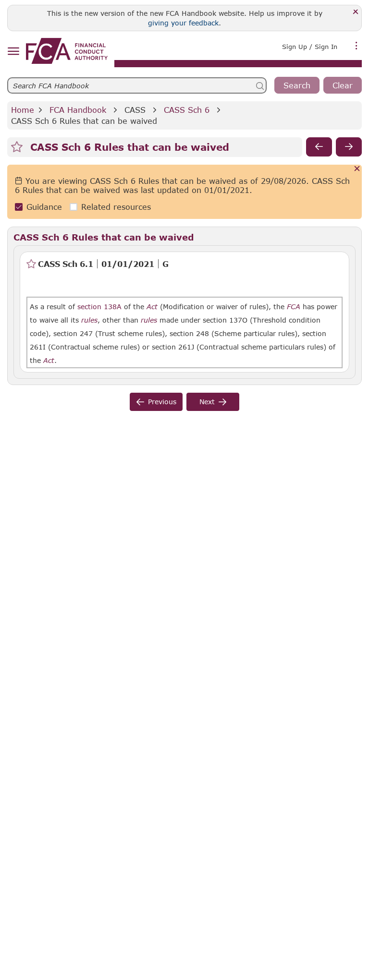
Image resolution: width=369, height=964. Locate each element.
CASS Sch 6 (186, 109)
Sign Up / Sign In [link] (309, 46)
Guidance (44, 206)
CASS (135, 109)
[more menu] (356, 45)
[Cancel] (357, 169)
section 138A (99, 306)
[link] (67, 51)
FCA (293, 306)
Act (152, 306)
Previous (162, 402)
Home (22, 109)
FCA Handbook (78, 109)
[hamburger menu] (13, 52)
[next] (349, 147)
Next (207, 402)
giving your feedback (183, 23)
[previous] (319, 147)
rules (89, 320)
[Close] (356, 12)
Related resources (116, 206)
